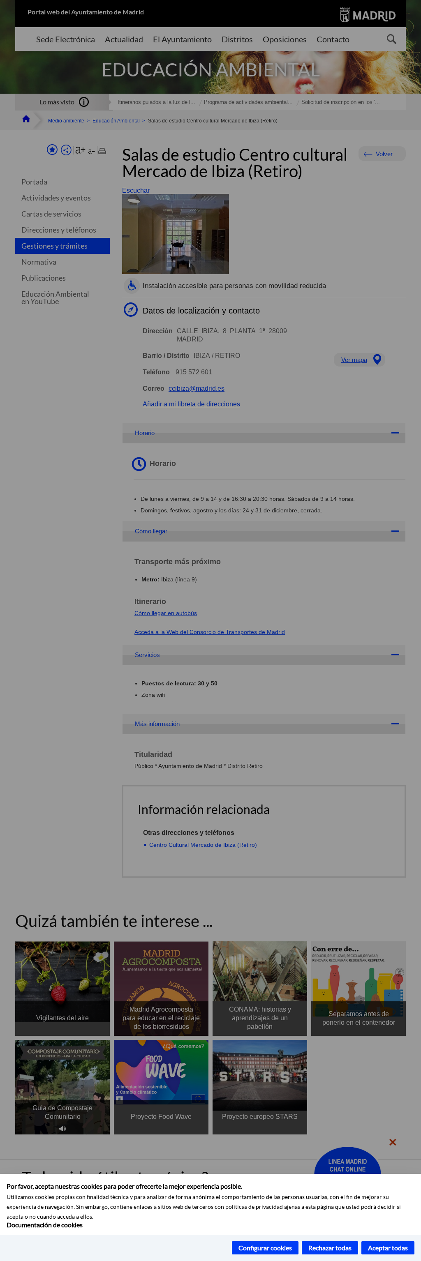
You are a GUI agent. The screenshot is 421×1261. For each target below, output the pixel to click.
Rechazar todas (330, 1248)
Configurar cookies (265, 1248)
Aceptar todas (388, 1248)
